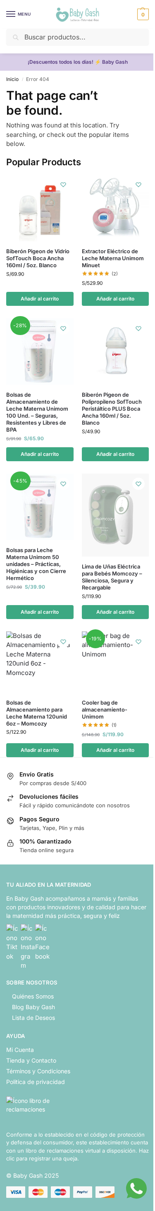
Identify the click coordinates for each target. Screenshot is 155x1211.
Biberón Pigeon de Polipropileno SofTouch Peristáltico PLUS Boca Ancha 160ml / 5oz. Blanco (112, 408)
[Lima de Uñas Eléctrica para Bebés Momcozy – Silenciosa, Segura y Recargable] (115, 515)
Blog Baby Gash (33, 1006)
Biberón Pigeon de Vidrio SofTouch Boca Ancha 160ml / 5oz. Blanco (37, 258)
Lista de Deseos (33, 1017)
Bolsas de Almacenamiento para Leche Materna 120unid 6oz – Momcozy (36, 713)
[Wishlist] (63, 184)
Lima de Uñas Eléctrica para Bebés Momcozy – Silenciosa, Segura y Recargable (112, 577)
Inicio (12, 79)
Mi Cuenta (20, 1049)
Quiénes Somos (33, 996)
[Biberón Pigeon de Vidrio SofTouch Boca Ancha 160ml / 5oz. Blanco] (40, 207)
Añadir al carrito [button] (40, 299)
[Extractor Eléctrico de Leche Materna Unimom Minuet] (115, 207)
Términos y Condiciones (38, 1071)
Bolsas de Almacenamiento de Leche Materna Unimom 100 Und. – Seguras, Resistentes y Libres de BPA (37, 411)
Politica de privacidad (35, 1081)
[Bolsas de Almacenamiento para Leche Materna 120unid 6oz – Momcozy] (40, 662)
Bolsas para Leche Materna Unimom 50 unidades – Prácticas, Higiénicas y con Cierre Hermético (36, 564)
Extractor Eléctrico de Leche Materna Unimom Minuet (113, 258)
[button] (142, 14)
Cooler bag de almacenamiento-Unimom (104, 709)
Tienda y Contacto (31, 1060)
